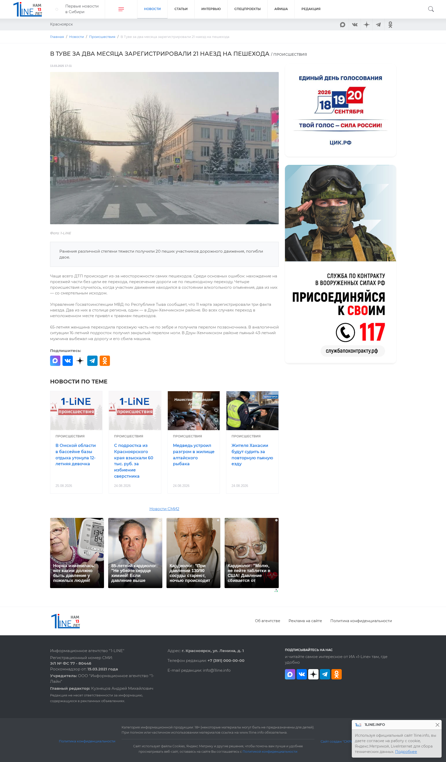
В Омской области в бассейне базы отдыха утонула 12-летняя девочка (75, 454)
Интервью (211, 9)
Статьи (181, 9)
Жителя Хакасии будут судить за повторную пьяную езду (252, 454)
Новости (152, 9)
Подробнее (406, 751)
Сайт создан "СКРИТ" (339, 741)
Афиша (281, 9)
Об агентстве (267, 621)
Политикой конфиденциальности (270, 751)
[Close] (437, 724)
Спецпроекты (247, 9)
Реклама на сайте (305, 621)
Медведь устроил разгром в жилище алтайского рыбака (193, 454)
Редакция (311, 9)
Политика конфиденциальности (361, 621)
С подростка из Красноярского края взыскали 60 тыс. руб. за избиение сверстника (133, 461)
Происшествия (70, 436)
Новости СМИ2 (164, 509)
